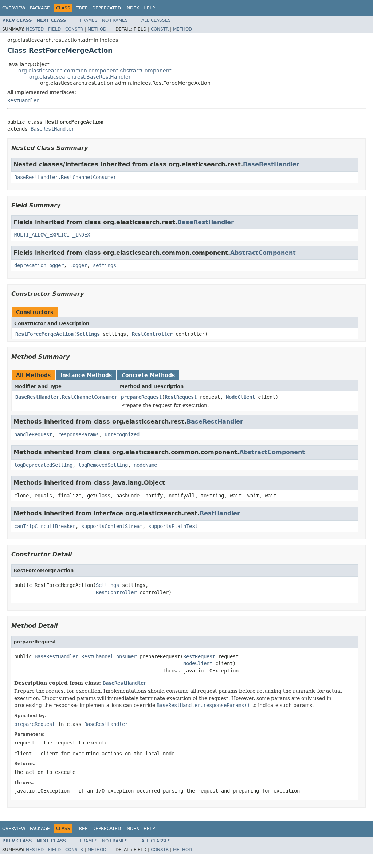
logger (78, 265)
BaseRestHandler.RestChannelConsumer (65, 177)
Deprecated (106, 8)
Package (40, 8)
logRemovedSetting (103, 465)
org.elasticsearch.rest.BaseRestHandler (80, 77)
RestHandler (23, 100)
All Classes (156, 20)
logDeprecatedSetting (43, 465)
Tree (82, 8)
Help (149, 8)
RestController (152, 334)
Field (54, 29)
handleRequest (33, 434)
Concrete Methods (148, 375)
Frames (89, 20)
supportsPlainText (173, 526)
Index (132, 8)
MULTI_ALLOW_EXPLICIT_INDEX (52, 235)
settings (104, 265)
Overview (13, 8)
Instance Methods (86, 375)
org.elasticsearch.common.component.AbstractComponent (94, 71)
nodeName (145, 465)
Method (96, 29)
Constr (74, 29)
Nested (35, 29)
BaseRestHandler (52, 129)
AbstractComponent (263, 252)
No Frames (115, 20)
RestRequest (181, 397)
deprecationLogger (39, 265)
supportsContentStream (111, 526)
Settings (88, 334)
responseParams (78, 434)
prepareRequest (141, 397)
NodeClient (240, 397)
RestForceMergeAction (44, 334)
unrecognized (122, 434)
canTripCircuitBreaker (44, 526)
